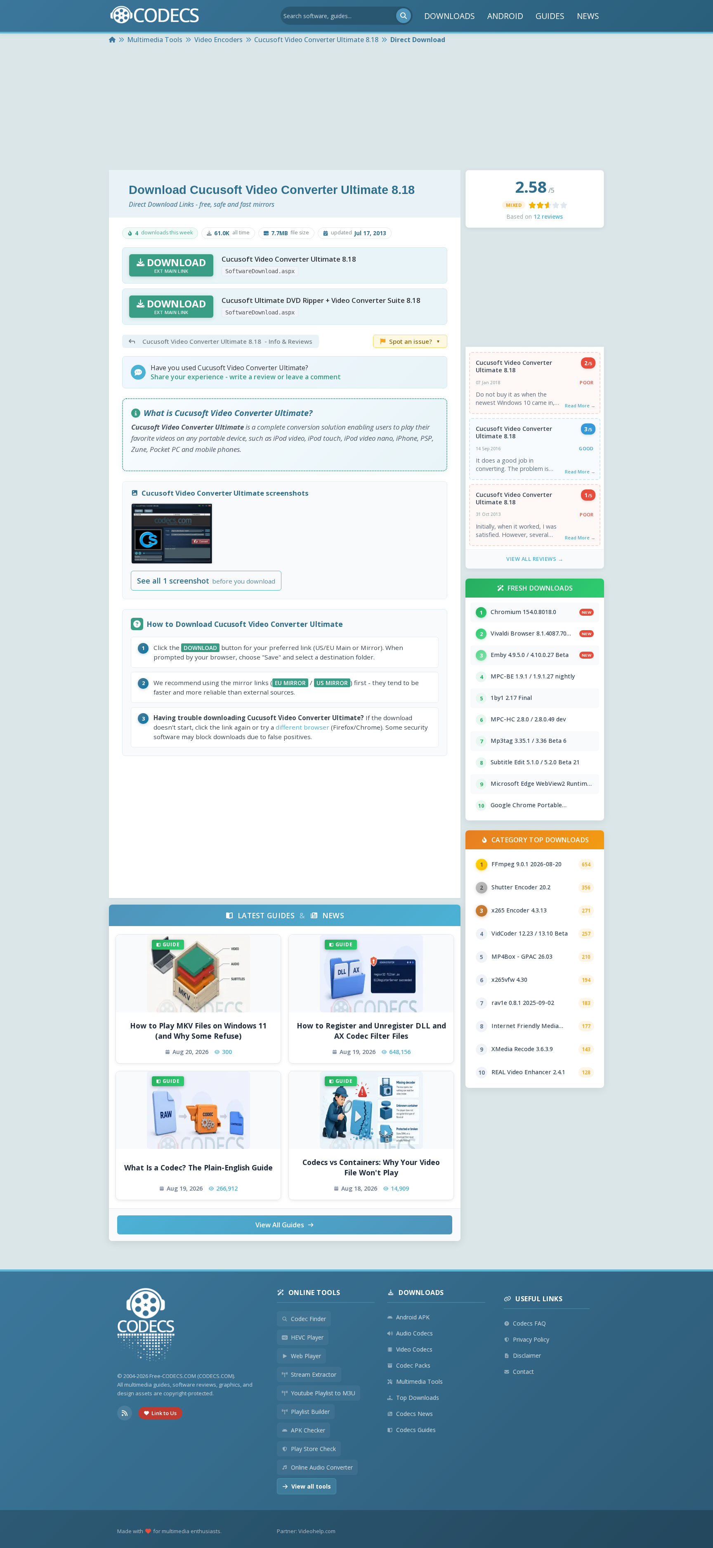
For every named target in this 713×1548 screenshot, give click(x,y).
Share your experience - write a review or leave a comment (246, 376)
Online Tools (314, 1292)
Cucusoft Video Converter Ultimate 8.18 (514, 366)
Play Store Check (313, 1449)
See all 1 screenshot (206, 581)
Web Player (306, 1356)
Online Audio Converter (322, 1467)
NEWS (588, 15)
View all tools (311, 1486)
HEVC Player (307, 1337)
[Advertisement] (356, 108)
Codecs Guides (416, 1430)
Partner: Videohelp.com (306, 1531)
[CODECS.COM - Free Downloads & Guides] (146, 1326)
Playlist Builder (310, 1412)
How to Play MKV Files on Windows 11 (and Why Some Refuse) (198, 1031)
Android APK (413, 1317)
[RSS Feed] (124, 1413)
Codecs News (414, 1414)
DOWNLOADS (449, 15)
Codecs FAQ (529, 1323)
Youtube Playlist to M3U (323, 1393)
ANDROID (505, 15)
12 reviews (548, 216)
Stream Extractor (313, 1374)
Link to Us (164, 1413)
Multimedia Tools (419, 1381)
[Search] (403, 15)
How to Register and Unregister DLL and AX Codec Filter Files (371, 1031)
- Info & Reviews (227, 341)
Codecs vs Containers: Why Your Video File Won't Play (371, 1167)
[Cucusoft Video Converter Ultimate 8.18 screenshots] (172, 534)
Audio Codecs (414, 1333)
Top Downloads (417, 1397)
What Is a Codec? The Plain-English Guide (198, 1167)
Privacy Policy (531, 1339)
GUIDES (550, 15)
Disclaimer (527, 1355)
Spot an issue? (414, 341)
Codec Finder (308, 1319)
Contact (523, 1371)
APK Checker (308, 1430)
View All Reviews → (534, 558)
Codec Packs (413, 1365)
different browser (302, 727)
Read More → (580, 405)
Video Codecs (414, 1349)
